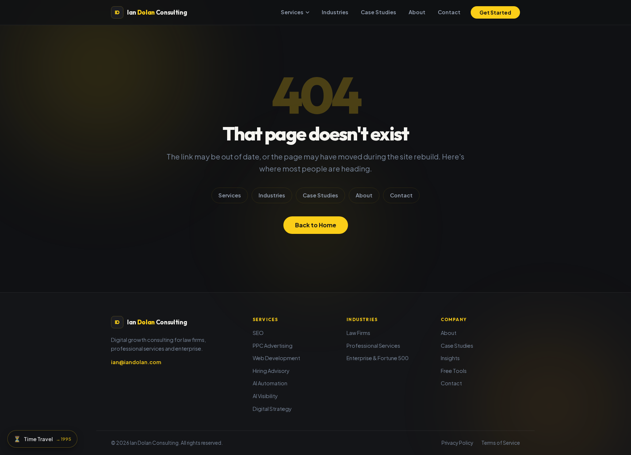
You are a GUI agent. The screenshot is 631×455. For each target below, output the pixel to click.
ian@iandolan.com (136, 362)
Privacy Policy (457, 443)
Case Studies (378, 12)
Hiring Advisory (271, 370)
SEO (258, 332)
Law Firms (358, 332)
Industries (335, 12)
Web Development (276, 358)
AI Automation (270, 383)
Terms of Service (500, 443)
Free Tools (454, 370)
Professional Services (373, 345)
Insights (450, 358)
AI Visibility (265, 396)
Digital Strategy (272, 408)
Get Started (495, 12)
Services (292, 12)
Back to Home (315, 225)
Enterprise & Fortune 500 (378, 358)
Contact (449, 12)
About (417, 12)
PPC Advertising (272, 345)
